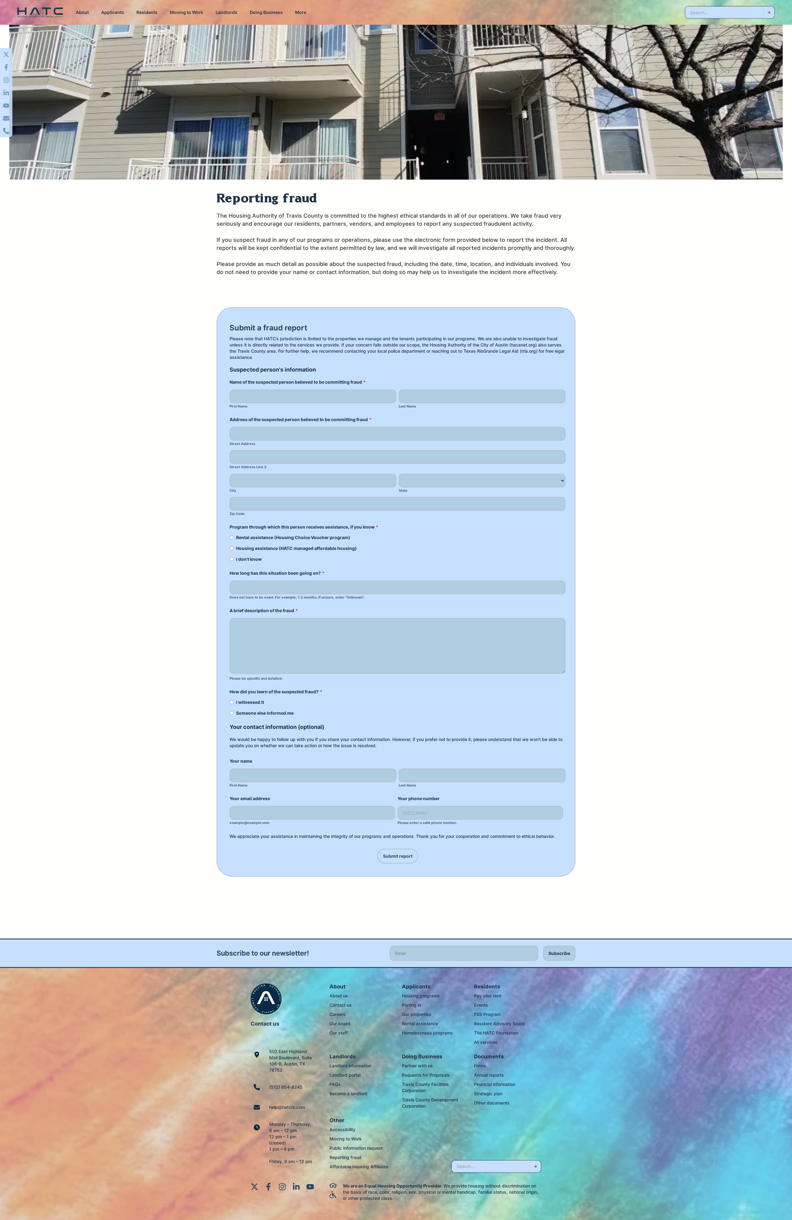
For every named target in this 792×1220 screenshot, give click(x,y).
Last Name (407, 406)
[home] (40, 12)
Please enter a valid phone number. (427, 823)
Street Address (242, 444)
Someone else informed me (265, 713)
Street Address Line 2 (248, 467)
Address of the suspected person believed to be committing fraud (301, 419)
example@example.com (249, 823)
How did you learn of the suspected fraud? (276, 691)
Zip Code (237, 514)
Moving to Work (186, 12)
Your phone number (419, 798)
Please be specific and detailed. (256, 679)
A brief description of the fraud (264, 610)
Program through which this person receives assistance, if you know (304, 526)
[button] (82, 12)
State (403, 491)
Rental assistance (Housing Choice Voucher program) (293, 537)
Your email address (250, 798)
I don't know (249, 559)
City (233, 491)
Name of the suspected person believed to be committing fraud (298, 382)
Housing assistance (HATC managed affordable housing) (296, 548)
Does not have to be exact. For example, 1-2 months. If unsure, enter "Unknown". (297, 597)
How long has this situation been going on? (277, 573)
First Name (239, 406)
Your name (241, 761)
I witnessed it (250, 702)
